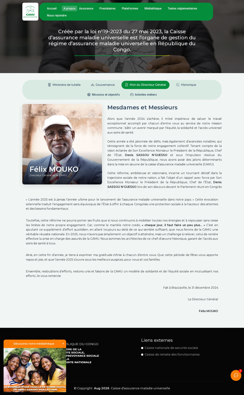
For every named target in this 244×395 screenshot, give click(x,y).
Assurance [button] (86, 8)
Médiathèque (153, 8)
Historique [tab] (188, 85)
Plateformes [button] (130, 8)
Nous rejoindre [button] (56, 15)
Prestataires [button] (107, 8)
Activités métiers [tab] (146, 94)
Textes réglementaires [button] (182, 8)
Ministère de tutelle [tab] (67, 85)
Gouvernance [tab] (105, 85)
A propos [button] (70, 8)
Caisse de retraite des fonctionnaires (172, 354)
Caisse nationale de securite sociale (171, 347)
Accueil (52, 8)
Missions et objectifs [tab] (106, 94)
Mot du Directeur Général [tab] (148, 85)
